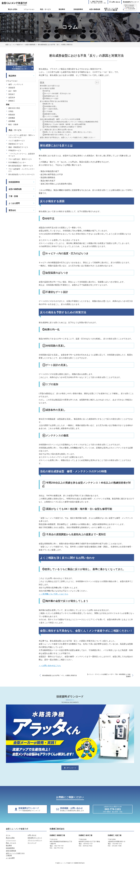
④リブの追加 (47, 111)
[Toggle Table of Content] (96, 82)
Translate (131, 8)
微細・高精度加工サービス (18, 147)
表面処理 (11, 88)
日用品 (10, 111)
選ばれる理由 (12, 9)
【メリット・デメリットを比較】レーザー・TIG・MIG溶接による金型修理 (108, 675)
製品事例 (62, 9)
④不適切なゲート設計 (50, 98)
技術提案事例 (78, 9)
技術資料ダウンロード (35, 838)
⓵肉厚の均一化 (48, 104)
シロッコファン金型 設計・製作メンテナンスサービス (21, 136)
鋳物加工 (11, 101)
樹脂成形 (11, 115)
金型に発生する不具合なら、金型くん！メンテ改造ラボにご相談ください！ (68, 137)
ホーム (8, 835)
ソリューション (29, 9)
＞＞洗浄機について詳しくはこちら (53, 594)
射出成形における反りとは (50, 85)
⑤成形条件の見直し (50, 114)
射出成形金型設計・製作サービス (20, 166)
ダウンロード (71, 768)
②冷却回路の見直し (50, 106)
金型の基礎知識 (94, 9)
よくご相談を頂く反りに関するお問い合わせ (56, 129)
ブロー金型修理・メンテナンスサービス (21, 170)
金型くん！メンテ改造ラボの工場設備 (111, 9)
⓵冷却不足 (46, 91)
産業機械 (11, 121)
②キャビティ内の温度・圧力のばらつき (57, 93)
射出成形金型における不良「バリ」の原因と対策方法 (59, 675)
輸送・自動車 (13, 124)
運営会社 (12, 210)
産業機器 (11, 118)
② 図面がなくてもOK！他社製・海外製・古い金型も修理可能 (64, 124)
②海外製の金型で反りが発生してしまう (57, 135)
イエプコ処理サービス (16, 141)
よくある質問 (14, 203)
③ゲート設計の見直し (50, 109)
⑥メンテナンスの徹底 (50, 116)
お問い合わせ (32, 835)
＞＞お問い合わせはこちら (50, 665)
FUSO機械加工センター (17, 162)
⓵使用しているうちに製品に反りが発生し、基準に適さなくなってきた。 (68, 132)
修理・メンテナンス (15, 84)
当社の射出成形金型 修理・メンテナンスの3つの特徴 (60, 119)
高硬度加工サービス (15, 144)
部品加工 (11, 94)
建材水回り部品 (14, 108)
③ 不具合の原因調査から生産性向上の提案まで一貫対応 (62, 127)
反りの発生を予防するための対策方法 (54, 101)
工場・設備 (13, 196)
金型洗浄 (11, 97)
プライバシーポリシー (35, 840)
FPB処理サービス (14, 150)
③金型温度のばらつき (50, 96)
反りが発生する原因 (47, 88)
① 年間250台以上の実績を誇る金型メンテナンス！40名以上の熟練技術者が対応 (70, 122)
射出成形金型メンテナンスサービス (21, 174)
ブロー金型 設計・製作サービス (20, 159)
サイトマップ (32, 843)
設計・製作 (12, 91)
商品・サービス (45, 9)
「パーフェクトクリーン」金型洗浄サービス (21, 155)
